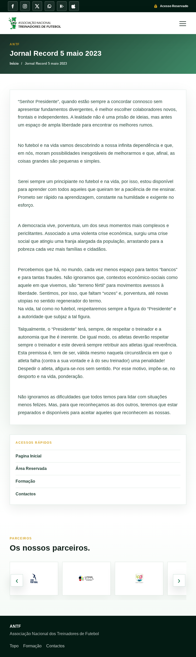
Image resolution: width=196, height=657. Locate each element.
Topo (14, 646)
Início (14, 63)
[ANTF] (91, 23)
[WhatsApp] (49, 6)
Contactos (26, 494)
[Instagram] (25, 6)
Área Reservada (31, 468)
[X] (37, 6)
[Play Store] (62, 6)
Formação (25, 481)
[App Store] (74, 6)
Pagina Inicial (28, 456)
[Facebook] (13, 6)
